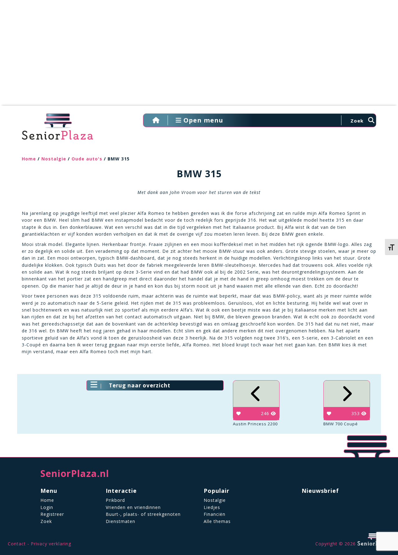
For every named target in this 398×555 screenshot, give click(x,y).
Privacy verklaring (51, 544)
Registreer (52, 514)
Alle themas (217, 521)
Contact (17, 544)
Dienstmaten (120, 521)
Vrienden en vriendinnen (133, 507)
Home (29, 159)
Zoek (46, 521)
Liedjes (212, 507)
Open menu (202, 120)
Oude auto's (87, 159)
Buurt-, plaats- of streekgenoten (143, 514)
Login (46, 507)
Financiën (214, 514)
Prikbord (115, 500)
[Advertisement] (199, 55)
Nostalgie (53, 159)
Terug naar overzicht (139, 385)
